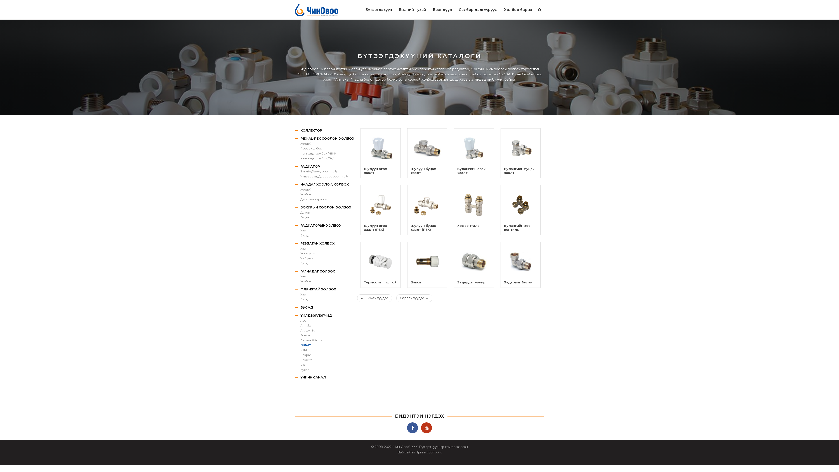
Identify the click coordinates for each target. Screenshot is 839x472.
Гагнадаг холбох (317, 271)
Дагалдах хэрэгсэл (314, 199)
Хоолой (306, 143)
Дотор (305, 212)
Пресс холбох (311, 148)
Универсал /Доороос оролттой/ (324, 176)
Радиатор (310, 166)
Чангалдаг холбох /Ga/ (316, 158)
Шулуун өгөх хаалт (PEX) (375, 228)
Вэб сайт (405, 452)
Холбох (305, 194)
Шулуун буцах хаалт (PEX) (423, 228)
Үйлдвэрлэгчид (316, 315)
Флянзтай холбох (318, 289)
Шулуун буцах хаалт (423, 171)
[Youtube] (426, 427)
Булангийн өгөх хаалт (471, 171)
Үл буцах (306, 258)
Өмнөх (375, 298)
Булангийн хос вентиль (517, 228)
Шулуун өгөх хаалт (375, 171)
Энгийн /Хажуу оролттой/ (318, 171)
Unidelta (306, 360)
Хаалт (304, 230)
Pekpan (306, 355)
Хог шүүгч (307, 253)
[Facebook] (412, 427)
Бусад (304, 235)
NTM (303, 350)
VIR (302, 364)
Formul (305, 335)
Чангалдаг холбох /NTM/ (318, 153)
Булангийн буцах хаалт (519, 171)
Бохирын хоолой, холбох (325, 207)
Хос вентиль (468, 226)
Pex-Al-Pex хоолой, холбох (327, 138)
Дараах (414, 298)
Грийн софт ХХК (429, 452)
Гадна (304, 217)
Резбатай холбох (317, 243)
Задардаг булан (518, 282)
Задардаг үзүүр (471, 282)
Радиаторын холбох (320, 225)
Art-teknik (307, 330)
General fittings (311, 340)
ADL (303, 320)
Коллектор (311, 130)
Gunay (305, 345)
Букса (416, 282)
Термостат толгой (380, 282)
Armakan (306, 325)
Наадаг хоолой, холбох (324, 184)
